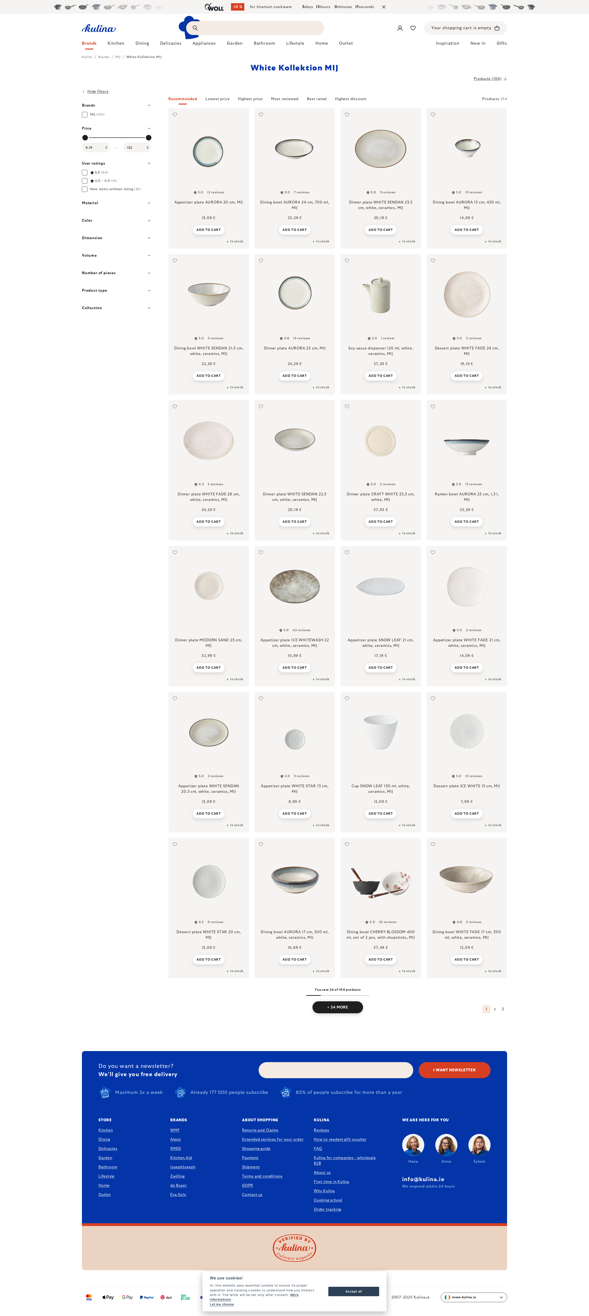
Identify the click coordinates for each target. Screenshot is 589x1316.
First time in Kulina (331, 1182)
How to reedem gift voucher (340, 1139)
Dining (104, 1139)
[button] (337, 100)
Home (104, 1185)
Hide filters (98, 91)
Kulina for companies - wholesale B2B (345, 1160)
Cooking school (328, 1200)
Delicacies (107, 1148)
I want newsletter (454, 1070)
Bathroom (107, 1167)
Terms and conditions (262, 1176)
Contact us (252, 1195)
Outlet (104, 1195)
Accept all (354, 1291)
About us (322, 1172)
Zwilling (177, 1176)
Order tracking (327, 1209)
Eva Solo (178, 1195)
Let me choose (222, 1304)
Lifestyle (106, 1176)
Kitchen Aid (181, 1158)
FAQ (318, 1148)
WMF (175, 1130)
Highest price (250, 99)
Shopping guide (256, 1148)
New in (478, 43)
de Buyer (178, 1185)
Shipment (251, 1167)
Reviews (321, 1130)
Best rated (317, 99)
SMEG (175, 1148)
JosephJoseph (183, 1167)
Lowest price (217, 99)
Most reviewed (285, 99)
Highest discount (351, 99)
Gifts (502, 43)
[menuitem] (89, 45)
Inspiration (447, 43)
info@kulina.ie (423, 1179)
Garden (105, 1158)
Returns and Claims (260, 1130)
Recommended (182, 99)
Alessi (175, 1139)
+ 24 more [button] (337, 1007)
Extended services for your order (273, 1139)
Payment (250, 1158)
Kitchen (105, 1130)
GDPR (247, 1185)
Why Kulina (324, 1191)
